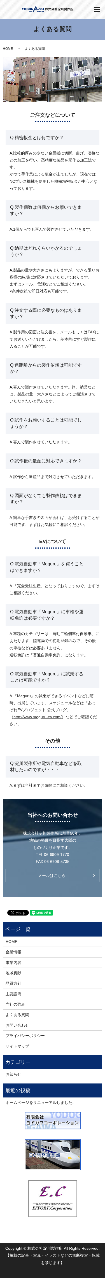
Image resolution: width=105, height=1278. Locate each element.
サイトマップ (17, 1046)
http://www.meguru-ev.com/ (37, 717)
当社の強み (15, 1004)
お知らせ (13, 1074)
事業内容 (13, 962)
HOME (8, 49)
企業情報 (13, 952)
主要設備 (13, 994)
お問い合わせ (17, 1025)
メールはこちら (52, 875)
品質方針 (13, 983)
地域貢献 (13, 973)
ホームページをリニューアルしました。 (41, 1102)
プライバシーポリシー (25, 1035)
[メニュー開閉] (97, 9)
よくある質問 (17, 1014)
